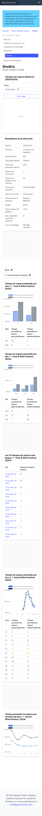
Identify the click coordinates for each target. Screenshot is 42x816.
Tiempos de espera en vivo (14, 43)
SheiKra (9, 56)
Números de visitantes (12, 60)
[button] (39, 3)
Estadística (8, 51)
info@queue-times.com (21, 804)
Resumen (7, 39)
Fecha (6, 85)
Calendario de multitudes (13, 47)
